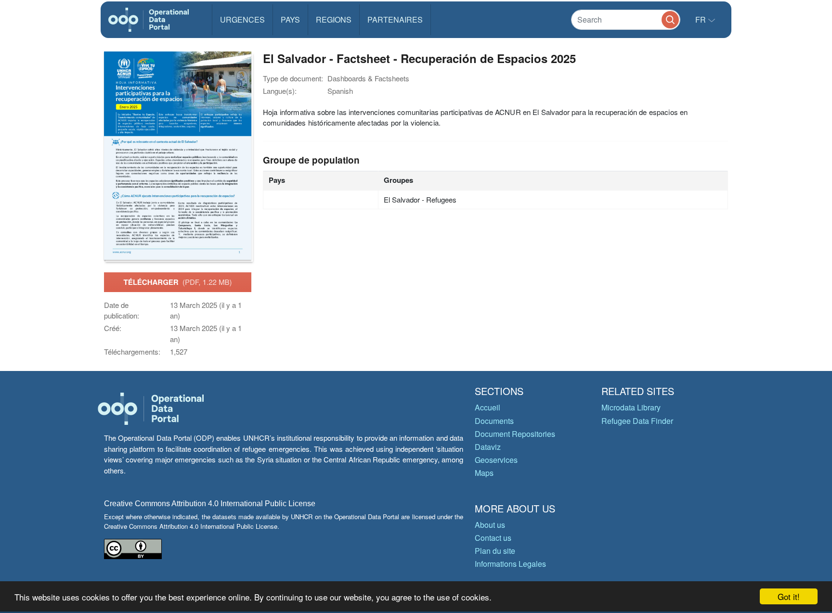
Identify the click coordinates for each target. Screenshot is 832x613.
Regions (333, 19)
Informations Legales (510, 563)
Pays (290, 19)
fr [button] (701, 19)
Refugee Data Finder (637, 420)
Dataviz (488, 446)
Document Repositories (515, 433)
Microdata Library (631, 407)
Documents (494, 420)
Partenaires (395, 19)
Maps (484, 472)
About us (490, 524)
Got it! (789, 596)
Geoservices (496, 459)
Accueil (487, 407)
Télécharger (177, 282)
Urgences (242, 19)
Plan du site (495, 550)
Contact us (493, 537)
